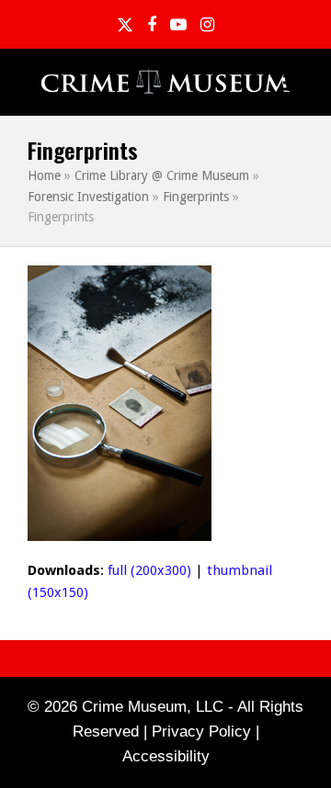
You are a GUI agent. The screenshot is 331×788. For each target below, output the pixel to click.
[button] (293, 83)
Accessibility (166, 756)
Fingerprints (196, 196)
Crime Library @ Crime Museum (161, 175)
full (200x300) (149, 570)
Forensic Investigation (88, 196)
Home (44, 175)
